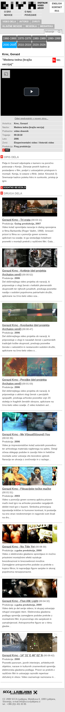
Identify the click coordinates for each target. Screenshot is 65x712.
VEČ (7, 150)
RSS (57, 11)
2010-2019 (24, 44)
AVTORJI (23, 21)
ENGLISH (57, 3)
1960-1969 (9, 38)
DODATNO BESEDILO (14, 187)
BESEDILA (31, 26)
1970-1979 (24, 38)
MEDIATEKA (46, 26)
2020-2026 (39, 44)
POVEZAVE (30, 15)
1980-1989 (39, 38)
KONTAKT (57, 7)
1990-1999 (54, 38)
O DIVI (7, 12)
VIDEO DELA (9, 21)
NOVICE (8, 15)
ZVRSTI (36, 21)
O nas (28, 12)
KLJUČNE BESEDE (12, 26)
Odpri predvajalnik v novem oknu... (31, 118)
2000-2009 (9, 44)
